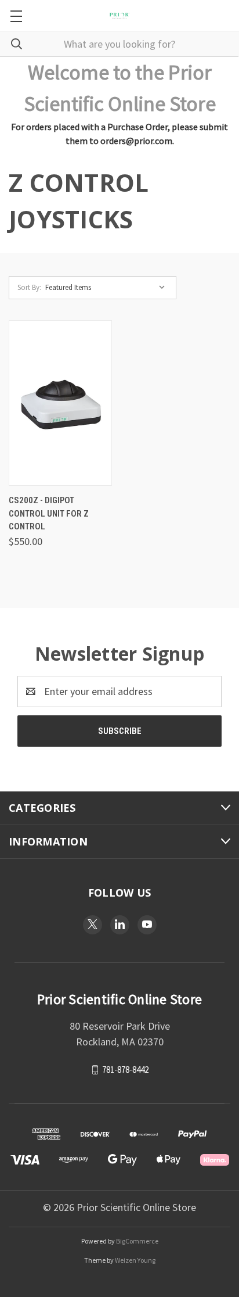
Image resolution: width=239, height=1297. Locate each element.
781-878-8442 (125, 1069)
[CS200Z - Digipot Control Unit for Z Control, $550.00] (60, 403)
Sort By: (29, 287)
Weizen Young (135, 1260)
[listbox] (108, 288)
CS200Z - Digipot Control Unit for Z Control (49, 513)
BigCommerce (137, 1241)
